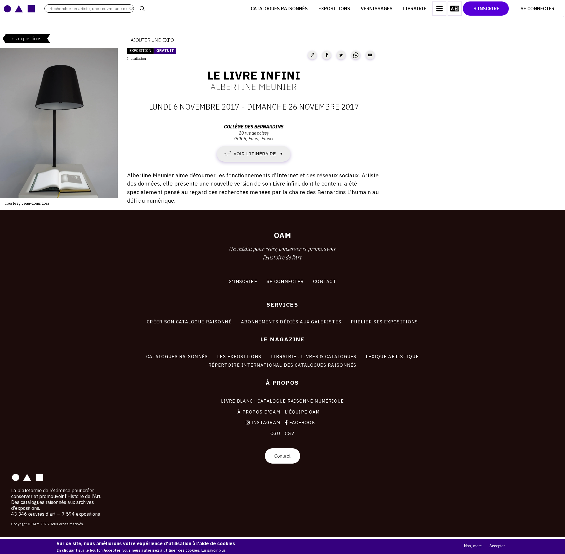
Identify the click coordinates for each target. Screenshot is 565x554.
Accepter (497, 546)
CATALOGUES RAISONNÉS (177, 356)
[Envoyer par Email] (370, 55)
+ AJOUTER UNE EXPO (150, 40)
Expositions (334, 8)
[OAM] (19, 8)
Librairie (414, 8)
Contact (282, 456)
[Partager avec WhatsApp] (355, 55)
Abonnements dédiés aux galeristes (291, 322)
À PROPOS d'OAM (258, 412)
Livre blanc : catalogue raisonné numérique (282, 401)
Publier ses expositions (384, 322)
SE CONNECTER (285, 281)
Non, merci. (474, 546)
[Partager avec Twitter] (341, 55)
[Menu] (439, 8)
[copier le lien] (312, 55)
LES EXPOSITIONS (239, 356)
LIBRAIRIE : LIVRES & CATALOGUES (314, 356)
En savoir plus (213, 550)
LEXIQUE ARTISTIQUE (392, 356)
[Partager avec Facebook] (326, 55)
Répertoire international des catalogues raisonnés (282, 365)
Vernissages (377, 8)
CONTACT (324, 281)
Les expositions (25, 39)
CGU (275, 433)
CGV (289, 433)
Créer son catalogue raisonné (189, 322)
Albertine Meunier (253, 86)
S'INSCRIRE (243, 281)
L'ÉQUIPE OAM (302, 412)
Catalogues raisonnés (279, 8)
